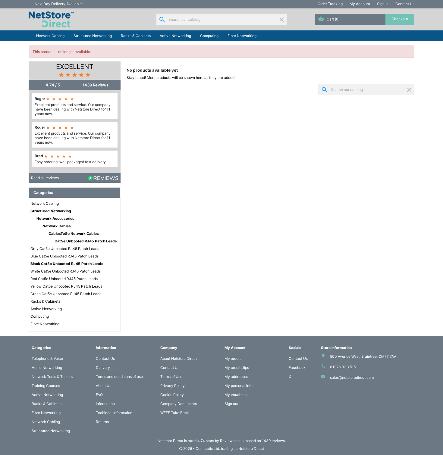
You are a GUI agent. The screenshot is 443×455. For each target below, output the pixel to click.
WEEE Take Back (174, 412)
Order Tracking (330, 4)
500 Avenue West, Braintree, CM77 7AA (363, 356)
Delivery (103, 367)
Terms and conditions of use (119, 376)
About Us (103, 385)
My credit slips (237, 367)
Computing (209, 35)
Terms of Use (171, 376)
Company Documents (178, 403)
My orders (233, 358)
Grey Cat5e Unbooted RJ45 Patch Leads (64, 248)
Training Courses (46, 385)
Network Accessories (55, 218)
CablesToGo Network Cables (74, 233)
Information (105, 403)
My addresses (236, 376)
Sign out (231, 403)
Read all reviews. (45, 178)
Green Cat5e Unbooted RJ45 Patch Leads (65, 293)
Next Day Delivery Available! (59, 4)
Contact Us (404, 4)
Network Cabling (50, 35)
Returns (102, 421)
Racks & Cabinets (136, 35)
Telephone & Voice (47, 358)
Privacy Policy (172, 385)
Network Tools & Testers (52, 376)
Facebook (297, 367)
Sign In (382, 4)
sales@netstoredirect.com (352, 377)
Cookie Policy (172, 394)
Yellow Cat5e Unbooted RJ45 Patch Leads (66, 286)
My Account (360, 4)
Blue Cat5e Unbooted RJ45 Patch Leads (64, 256)
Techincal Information (114, 412)
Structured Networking (93, 35)
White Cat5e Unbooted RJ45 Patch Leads (65, 271)
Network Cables (56, 226)
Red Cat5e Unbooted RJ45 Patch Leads (64, 278)
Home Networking (47, 367)
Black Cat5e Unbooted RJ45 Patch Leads (66, 263)
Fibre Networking (242, 35)
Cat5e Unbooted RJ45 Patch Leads (86, 241)
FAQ (99, 394)
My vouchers (236, 394)
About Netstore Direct (178, 358)
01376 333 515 (343, 367)
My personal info (239, 385)
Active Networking (175, 35)
